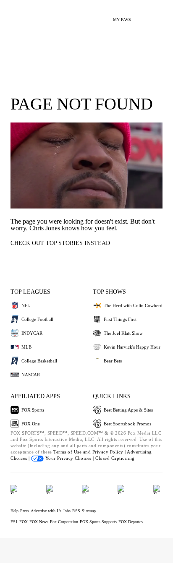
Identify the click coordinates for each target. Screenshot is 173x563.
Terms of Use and (72, 451)
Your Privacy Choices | (69, 458)
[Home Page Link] (18, 15)
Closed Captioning (115, 458)
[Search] (142, 16)
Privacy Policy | (109, 451)
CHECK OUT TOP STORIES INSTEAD (60, 243)
